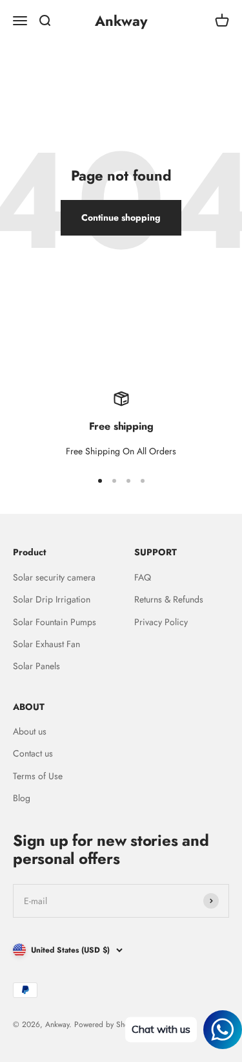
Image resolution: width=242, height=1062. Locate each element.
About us (29, 731)
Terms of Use (38, 775)
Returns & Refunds (168, 599)
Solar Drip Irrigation (51, 599)
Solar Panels (36, 665)
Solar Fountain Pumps (54, 621)
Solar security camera (54, 577)
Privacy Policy (161, 621)
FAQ (142, 577)
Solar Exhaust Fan (46, 643)
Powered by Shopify (107, 1024)
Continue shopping (121, 217)
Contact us (33, 753)
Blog (21, 797)
